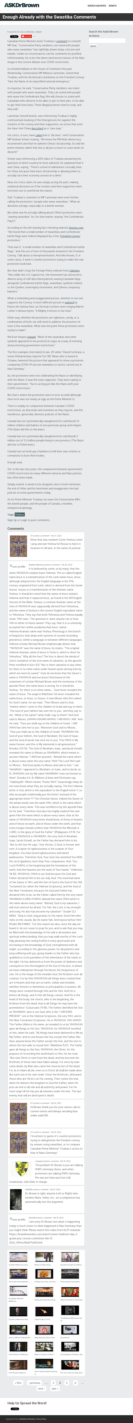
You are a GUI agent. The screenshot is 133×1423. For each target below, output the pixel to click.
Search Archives (97, 5)
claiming (74, 270)
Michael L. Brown (34, 32)
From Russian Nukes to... (18, 1373)
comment (61, 41)
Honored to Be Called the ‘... (19, 1282)
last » (55, 1388)
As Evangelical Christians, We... (72, 1354)
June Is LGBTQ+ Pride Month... (20, 1338)
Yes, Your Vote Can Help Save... (71, 1373)
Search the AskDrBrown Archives (103, 33)
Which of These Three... (43, 1265)
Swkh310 (28, 1189)
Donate (113, 5)
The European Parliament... (70, 1282)
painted (69, 302)
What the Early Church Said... (45, 1338)
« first (18, 1382)
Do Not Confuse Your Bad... (19, 1319)
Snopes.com (76, 227)
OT (31, 536)
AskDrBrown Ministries (27, 1419)
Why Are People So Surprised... (72, 1300)
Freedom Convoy (70, 236)
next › (41, 1388)
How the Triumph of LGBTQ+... (71, 1265)
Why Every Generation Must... (45, 1300)
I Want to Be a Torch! (42, 1319)
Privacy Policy (41, 1419)
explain (31, 337)
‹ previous (34, 1382)
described (37, 128)
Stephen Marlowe (36, 565)
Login (24, 520)
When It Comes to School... (45, 1354)
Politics (19, 514)
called (38, 135)
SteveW (32, 1218)
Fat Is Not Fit (64, 1338)
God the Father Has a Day (18, 1265)
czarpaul (38, 1161)
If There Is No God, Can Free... (45, 1282)
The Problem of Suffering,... (19, 1354)
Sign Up (12, 520)
